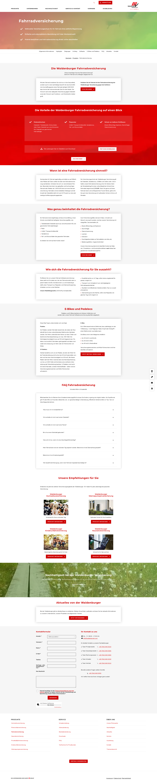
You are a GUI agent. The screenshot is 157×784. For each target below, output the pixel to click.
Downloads (62, 736)
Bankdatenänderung (65, 732)
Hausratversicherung (17, 736)
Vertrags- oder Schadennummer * (40, 666)
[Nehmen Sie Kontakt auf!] (152, 383)
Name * (38, 648)
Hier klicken (50, 705)
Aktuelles (109, 732)
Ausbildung (110, 740)
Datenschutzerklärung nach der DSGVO (57, 691)
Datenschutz (117, 778)
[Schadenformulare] (152, 389)
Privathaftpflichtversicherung (19, 740)
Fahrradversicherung (17, 732)
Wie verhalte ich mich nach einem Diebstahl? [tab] (56, 417)
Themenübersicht (112, 749)
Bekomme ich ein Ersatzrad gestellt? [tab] (53, 455)
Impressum (109, 778)
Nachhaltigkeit (111, 727)
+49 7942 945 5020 (105, 647)
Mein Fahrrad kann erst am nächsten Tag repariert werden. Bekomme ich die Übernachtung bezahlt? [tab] (72, 448)
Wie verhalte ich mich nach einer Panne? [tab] (54, 425)
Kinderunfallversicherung (18, 745)
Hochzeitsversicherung (18, 723)
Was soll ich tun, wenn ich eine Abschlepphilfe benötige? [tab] (59, 440)
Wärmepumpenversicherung (19, 749)
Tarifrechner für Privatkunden (67, 745)
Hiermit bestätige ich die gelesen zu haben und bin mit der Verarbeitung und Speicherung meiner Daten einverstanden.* (58, 692)
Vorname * (39, 642)
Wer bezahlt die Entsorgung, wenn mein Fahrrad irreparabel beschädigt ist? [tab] (64, 463)
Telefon (38, 660)
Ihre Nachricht (40, 671)
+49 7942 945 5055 (95, 673)
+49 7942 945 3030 (105, 659)
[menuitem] (15, 8)
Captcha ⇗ (57, 707)
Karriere (109, 736)
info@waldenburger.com (90, 638)
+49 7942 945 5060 (105, 655)
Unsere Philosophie (112, 723)
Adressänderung (64, 727)
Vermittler (106, 2)
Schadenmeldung (64, 723)
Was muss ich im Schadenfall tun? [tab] (53, 410)
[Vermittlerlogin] (152, 377)
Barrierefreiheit (126, 778)
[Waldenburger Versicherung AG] (134, 6)
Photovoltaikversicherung (18, 727)
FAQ (60, 740)
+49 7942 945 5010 (105, 663)
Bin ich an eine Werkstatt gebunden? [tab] (53, 432)
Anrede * (38, 636)
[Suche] (94, 2)
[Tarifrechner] (152, 371)
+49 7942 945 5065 (105, 651)
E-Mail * (38, 654)
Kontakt (109, 745)
